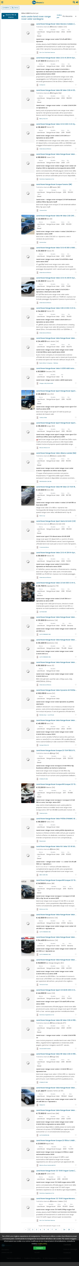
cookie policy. (42, 1244)
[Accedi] (77, 2)
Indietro (6, 8)
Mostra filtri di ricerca (11, 16)
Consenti (39, 1248)
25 (69, 1230)
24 (64, 1230)
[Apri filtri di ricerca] (74, 2)
